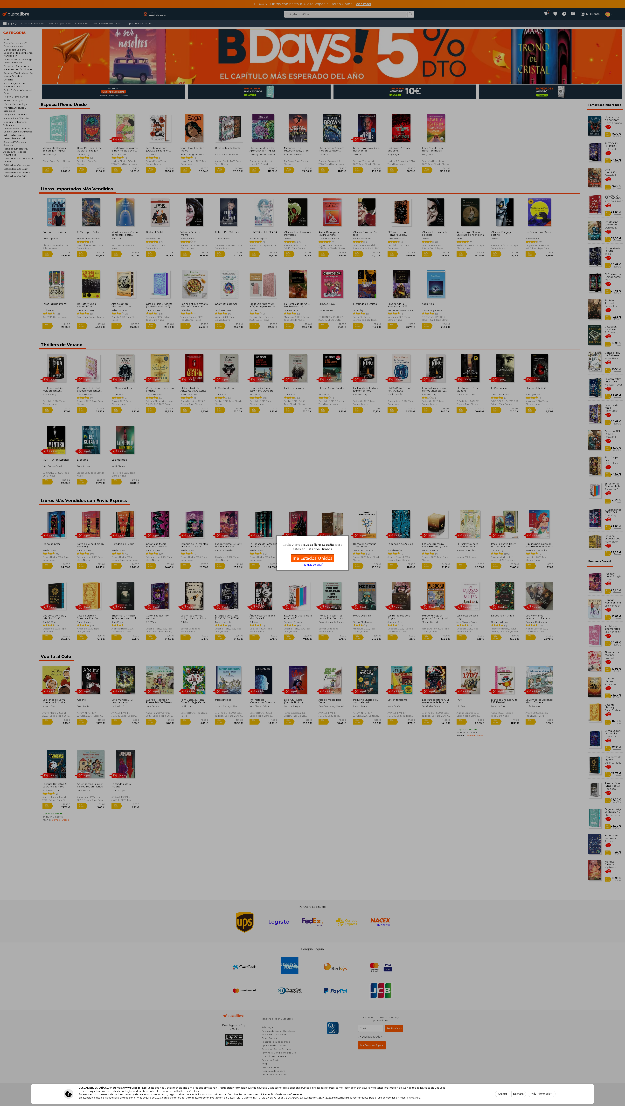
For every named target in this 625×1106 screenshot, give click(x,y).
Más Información (541, 1093)
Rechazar (518, 1094)
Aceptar (502, 1094)
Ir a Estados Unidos (313, 558)
